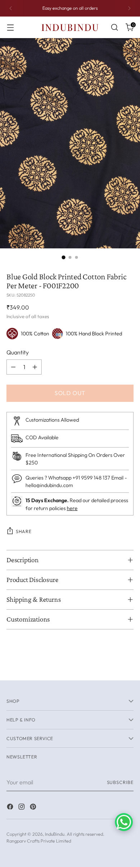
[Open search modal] (114, 27)
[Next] (129, 8)
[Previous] (11, 8)
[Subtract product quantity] (13, 367)
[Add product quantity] (34, 367)
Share (23, 531)
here (72, 508)
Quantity (17, 352)
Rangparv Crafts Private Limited (38, 841)
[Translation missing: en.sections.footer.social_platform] (10, 807)
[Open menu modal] (10, 27)
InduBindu (54, 834)
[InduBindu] (70, 27)
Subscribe (120, 782)
